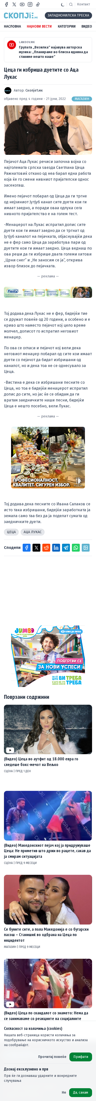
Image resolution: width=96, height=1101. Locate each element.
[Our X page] (14, 4)
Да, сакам (80, 1092)
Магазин (82, 99)
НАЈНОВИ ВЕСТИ (39, 26)
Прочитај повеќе (52, 1057)
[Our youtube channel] (22, 4)
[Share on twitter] (36, 548)
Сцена (9, 771)
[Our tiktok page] (37, 4)
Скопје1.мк (34, 90)
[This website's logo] (21, 15)
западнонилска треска (68, 15)
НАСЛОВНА (12, 26)
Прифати (80, 1057)
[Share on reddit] (46, 548)
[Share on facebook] (27, 548)
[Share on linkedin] (56, 548)
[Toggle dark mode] (63, 4)
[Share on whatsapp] (76, 548)
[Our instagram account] (30, 4)
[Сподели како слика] (86, 548)
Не (64, 1092)
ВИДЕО (86, 26)
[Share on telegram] (66, 548)
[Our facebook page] (6, 4)
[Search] (71, 4)
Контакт (83, 4)
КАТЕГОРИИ (67, 26)
